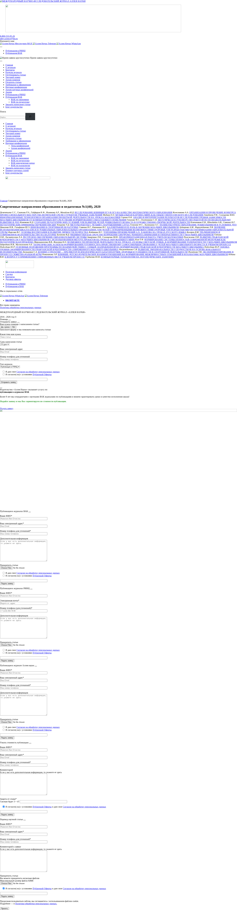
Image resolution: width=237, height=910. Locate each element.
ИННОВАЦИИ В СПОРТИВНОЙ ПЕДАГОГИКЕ (54, 227)
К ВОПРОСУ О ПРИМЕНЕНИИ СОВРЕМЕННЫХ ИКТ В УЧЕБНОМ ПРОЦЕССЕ (45, 257)
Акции (8, 92)
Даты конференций (20, 146)
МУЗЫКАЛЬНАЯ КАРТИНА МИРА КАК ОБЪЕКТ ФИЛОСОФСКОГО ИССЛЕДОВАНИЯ (159, 215)
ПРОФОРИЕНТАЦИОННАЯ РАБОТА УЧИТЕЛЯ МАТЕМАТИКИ (151, 237)
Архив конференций (20, 148)
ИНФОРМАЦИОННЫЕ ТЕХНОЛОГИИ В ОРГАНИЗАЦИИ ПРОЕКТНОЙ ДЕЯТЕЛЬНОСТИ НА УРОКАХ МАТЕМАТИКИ (60, 217)
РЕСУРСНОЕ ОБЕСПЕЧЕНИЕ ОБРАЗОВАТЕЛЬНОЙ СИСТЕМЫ (55, 237)
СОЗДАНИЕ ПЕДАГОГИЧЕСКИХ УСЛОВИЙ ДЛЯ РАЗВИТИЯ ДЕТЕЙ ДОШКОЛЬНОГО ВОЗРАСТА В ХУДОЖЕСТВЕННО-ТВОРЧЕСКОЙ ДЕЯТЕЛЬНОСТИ (112, 222)
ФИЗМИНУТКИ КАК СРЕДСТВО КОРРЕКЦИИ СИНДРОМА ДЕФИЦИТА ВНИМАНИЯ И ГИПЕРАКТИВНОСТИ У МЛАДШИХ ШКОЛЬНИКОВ (142, 235)
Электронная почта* (9, 600)
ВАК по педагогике (20, 102)
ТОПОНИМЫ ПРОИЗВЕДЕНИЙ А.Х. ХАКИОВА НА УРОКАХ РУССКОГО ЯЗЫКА (144, 232)
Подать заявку (6, 408)
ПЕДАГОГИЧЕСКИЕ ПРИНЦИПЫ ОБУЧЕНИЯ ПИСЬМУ (28, 225)
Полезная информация (16, 272)
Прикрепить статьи (9, 565)
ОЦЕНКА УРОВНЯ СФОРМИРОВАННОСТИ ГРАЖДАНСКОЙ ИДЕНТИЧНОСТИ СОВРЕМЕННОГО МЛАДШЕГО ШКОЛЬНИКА (114, 248)
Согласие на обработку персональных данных (38, 372)
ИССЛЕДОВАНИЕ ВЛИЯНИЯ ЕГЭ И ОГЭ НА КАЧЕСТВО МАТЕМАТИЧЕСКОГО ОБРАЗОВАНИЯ (123, 212)
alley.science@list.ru (9, 38)
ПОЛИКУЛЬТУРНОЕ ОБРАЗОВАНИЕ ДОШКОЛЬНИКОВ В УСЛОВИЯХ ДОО (198, 225)
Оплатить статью (13, 82)
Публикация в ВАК (14, 286)
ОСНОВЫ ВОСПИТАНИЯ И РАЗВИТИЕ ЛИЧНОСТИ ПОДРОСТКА (54, 232)
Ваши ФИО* (6, 516)
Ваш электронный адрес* (12, 523)
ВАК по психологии (20, 165)
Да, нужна (5, 327)
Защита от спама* (8, 799)
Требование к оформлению (18, 85)
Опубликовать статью (15, 75)
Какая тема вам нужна (10, 334)
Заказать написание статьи (17, 104)
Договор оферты (13, 279)
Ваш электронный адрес (11, 349)
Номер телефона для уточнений (15, 356)
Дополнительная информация (14, 538)
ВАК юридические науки (23, 163)
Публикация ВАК (13, 53)
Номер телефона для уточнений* (15, 531)
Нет (13, 327)
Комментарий (6, 770)
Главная (9, 65)
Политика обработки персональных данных (20, 307)
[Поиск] (30, 116)
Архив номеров (12, 80)
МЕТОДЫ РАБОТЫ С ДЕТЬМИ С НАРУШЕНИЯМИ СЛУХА (100, 225)
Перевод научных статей (17, 170)
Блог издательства (13, 107)
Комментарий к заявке (10, 847)
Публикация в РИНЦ (15, 51)
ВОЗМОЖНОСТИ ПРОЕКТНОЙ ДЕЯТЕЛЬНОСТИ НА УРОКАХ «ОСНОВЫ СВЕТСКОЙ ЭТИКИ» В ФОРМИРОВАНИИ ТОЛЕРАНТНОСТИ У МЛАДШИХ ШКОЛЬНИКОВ (152, 242)
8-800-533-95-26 (7, 36)
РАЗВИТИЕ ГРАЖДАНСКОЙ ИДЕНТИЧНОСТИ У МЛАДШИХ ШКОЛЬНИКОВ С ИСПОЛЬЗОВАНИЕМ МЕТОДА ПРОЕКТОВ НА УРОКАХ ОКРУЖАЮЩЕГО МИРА (114, 238)
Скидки (9, 274)
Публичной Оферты (42, 374)
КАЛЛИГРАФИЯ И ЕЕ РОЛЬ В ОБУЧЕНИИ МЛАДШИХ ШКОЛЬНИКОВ (143, 227)
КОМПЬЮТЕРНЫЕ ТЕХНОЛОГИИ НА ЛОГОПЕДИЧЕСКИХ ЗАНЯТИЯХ (137, 257)
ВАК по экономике (20, 99)
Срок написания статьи (11, 342)
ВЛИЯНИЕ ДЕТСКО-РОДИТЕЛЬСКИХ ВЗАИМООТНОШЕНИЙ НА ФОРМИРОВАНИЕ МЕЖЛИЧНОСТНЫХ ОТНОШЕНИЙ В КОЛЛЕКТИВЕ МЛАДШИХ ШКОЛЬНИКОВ (143, 254)
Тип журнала (6, 364)
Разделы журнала (13, 72)
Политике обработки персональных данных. (36, 903)
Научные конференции (16, 87)
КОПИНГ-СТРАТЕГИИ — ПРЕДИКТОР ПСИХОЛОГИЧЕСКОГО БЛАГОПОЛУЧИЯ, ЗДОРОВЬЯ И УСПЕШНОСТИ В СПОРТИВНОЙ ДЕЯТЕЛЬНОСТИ (113, 252)
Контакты (10, 70)
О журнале (10, 67)
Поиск (3, 111)
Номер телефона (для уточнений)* (16, 608)
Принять (4, 909)
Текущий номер (12, 77)
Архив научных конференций (19, 89)
